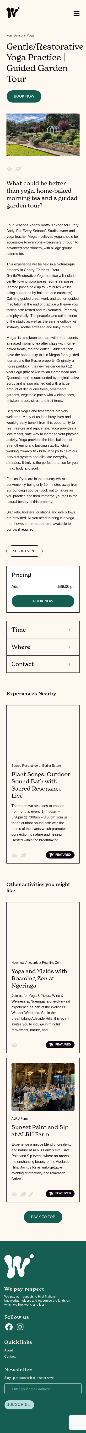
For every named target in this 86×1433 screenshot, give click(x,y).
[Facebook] (9, 1327)
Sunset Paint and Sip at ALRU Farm (40, 1131)
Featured (63, 854)
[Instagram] (20, 1327)
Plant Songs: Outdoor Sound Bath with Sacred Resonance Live (40, 785)
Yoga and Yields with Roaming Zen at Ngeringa (39, 978)
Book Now (24, 96)
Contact (10, 1356)
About (8, 1350)
